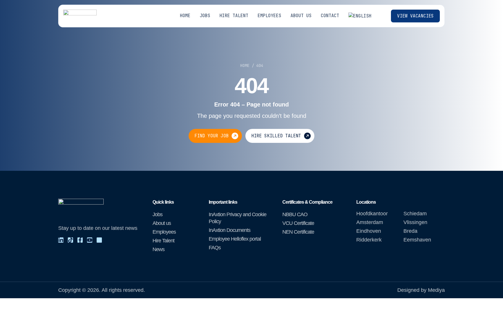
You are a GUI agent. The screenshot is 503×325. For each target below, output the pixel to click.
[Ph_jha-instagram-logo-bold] (99, 240)
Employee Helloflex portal (235, 239)
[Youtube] (89, 240)
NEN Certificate (298, 232)
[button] (363, 16)
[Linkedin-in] (60, 240)
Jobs (157, 214)
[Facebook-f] (80, 240)
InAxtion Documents (229, 230)
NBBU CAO (294, 214)
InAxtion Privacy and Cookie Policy (237, 218)
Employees (164, 232)
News (158, 249)
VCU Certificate (298, 223)
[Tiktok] (70, 240)
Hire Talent (163, 241)
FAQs (215, 248)
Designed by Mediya (421, 290)
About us (162, 223)
